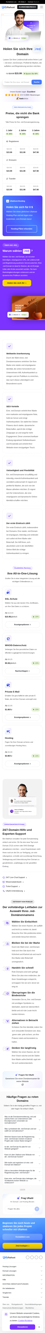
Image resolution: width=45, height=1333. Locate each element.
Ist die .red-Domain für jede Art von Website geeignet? (18, 1150)
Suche (36, 85)
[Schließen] (39, 1327)
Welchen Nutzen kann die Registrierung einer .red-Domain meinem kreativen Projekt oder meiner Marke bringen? (19, 1141)
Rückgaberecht (17, 1307)
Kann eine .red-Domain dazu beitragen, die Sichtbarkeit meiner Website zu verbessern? (19, 1183)
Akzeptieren (22, 1327)
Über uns (6, 1307)
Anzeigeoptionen (22, 627)
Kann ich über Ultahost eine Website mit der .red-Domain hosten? (20, 1158)
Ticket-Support (12, 889)
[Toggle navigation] (41, 7)
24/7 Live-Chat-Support (16, 880)
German (33, 2)
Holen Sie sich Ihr (15, 285)
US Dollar (22, 2)
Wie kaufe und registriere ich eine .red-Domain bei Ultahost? (19, 1166)
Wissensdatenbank (14, 884)
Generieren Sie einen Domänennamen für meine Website (22, 1080)
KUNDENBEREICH (28, 7)
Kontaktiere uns (11, 2)
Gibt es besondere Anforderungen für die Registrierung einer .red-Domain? (20, 1174)
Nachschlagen (21, 674)
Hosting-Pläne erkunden (22, 231)
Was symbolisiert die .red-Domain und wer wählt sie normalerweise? (19, 1132)
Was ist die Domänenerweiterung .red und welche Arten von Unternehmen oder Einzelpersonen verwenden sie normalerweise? (20, 1122)
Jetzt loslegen (21, 1248)
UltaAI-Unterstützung (15, 893)
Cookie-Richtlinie (23, 1321)
